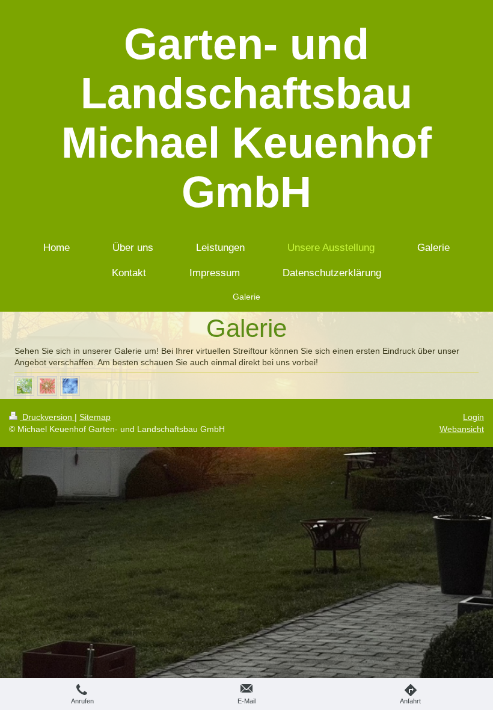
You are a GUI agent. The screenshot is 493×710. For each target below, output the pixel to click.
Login (473, 417)
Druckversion (47, 417)
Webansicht (461, 429)
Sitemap (95, 417)
